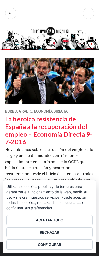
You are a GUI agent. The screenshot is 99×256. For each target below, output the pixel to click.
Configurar (49, 244)
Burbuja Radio (18, 111)
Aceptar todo (49, 220)
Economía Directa (51, 111)
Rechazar (49, 232)
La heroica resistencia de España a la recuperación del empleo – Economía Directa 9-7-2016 (48, 130)
